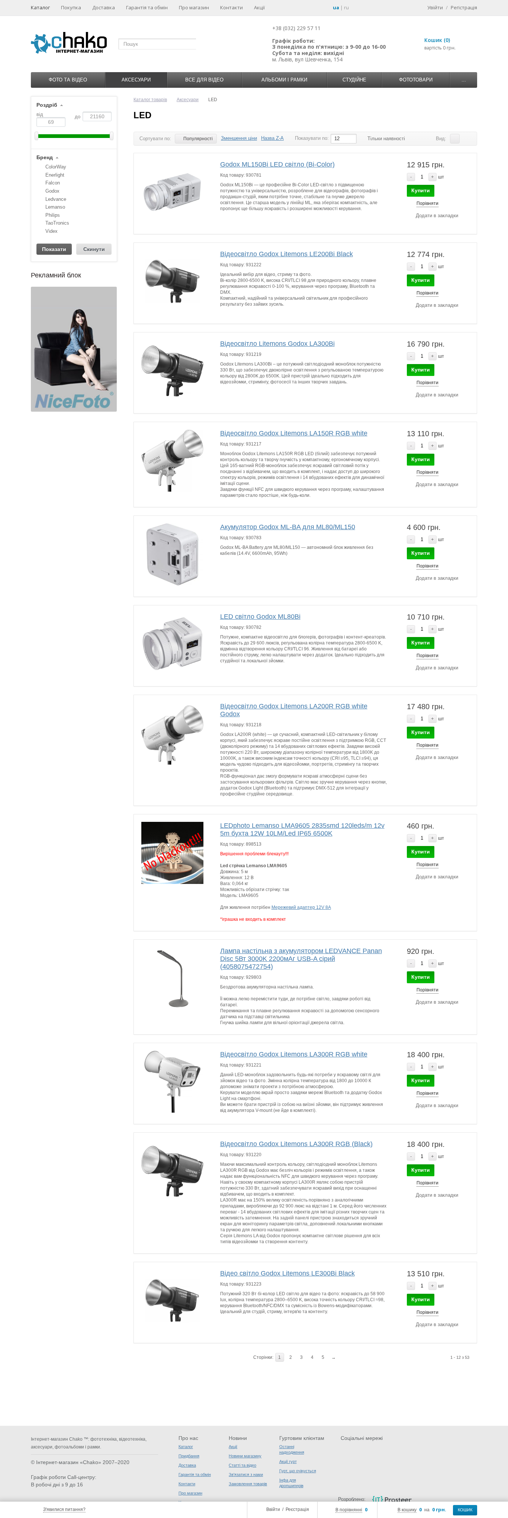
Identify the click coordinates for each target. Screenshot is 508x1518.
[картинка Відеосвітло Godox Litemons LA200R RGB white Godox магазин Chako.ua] (172, 733)
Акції (259, 7)
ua (336, 7)
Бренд (44, 157)
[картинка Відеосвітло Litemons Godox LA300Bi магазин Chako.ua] (172, 371)
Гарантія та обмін (147, 7)
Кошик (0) (437, 40)
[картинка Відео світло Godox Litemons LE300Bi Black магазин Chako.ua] (172, 1301)
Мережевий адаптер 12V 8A (301, 907)
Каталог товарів (150, 99)
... (464, 80)
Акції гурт (288, 1461)
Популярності (198, 138)
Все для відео (204, 80)
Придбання (189, 1456)
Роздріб (46, 105)
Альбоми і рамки (284, 80)
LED (142, 115)
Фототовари (416, 80)
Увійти (435, 7)
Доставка (103, 7)
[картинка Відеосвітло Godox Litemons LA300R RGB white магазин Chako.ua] (172, 1082)
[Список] (455, 139)
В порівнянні (348, 1509)
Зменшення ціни (239, 138)
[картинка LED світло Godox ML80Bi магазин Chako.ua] (172, 644)
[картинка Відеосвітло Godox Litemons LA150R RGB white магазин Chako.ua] (172, 461)
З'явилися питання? (64, 1509)
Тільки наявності (386, 138)
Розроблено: (352, 1499)
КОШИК (465, 1510)
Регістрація (464, 7)
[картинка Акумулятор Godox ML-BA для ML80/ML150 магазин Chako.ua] (172, 554)
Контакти (231, 7)
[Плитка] (466, 139)
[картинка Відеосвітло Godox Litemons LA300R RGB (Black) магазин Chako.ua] (172, 1171)
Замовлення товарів (248, 1484)
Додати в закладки (437, 215)
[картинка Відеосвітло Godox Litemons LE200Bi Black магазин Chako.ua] (172, 281)
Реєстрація (297, 1509)
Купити (420, 190)
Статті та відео (242, 1465)
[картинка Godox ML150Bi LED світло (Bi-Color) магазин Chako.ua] (172, 192)
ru (346, 7)
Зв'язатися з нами (246, 1474)
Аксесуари (136, 80)
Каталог (40, 7)
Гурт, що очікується (297, 1471)
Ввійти (273, 1509)
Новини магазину (245, 1456)
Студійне (354, 80)
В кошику (407, 1509)
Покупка (71, 7)
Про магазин (194, 7)
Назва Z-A (272, 138)
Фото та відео (68, 80)
